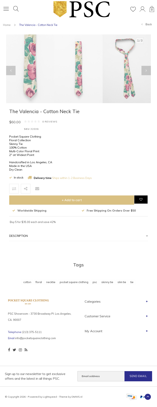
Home (7, 24)
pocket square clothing (74, 282)
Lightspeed (50, 396)
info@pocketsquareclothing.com (35, 338)
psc (95, 282)
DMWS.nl (77, 396)
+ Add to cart (72, 200)
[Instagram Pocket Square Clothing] (20, 350)
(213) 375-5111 (32, 332)
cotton (27, 282)
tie (131, 282)
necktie (50, 282)
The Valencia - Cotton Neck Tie (38, 24)
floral (39, 282)
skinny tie (107, 282)
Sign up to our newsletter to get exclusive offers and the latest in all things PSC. (35, 376)
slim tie (122, 282)
